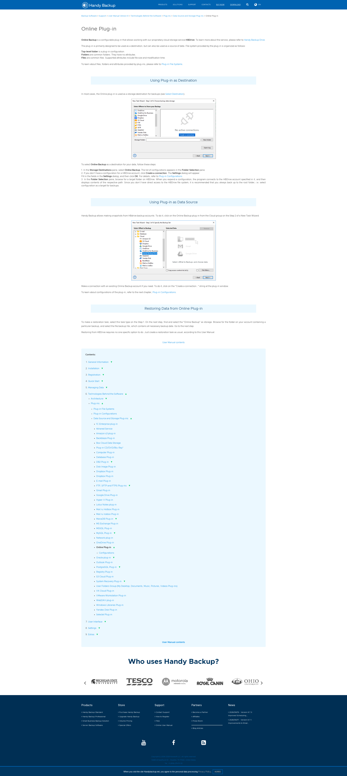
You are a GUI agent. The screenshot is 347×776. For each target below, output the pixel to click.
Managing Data (96, 388)
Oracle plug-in (103, 558)
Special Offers (125, 725)
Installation (93, 368)
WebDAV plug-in (105, 600)
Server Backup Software (92, 725)
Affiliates (196, 717)
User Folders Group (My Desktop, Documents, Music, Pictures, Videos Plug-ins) (136, 586)
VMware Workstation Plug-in (111, 596)
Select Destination (174, 94)
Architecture (97, 399)
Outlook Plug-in (104, 562)
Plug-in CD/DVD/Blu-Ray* (109, 448)
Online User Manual (163, 725)
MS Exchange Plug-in (107, 524)
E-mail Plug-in (103, 481)
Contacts (206, 4)
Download (235, 4)
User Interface (95, 622)
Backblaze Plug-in (105, 438)
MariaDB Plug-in (104, 519)
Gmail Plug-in (103, 490)
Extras (91, 634)
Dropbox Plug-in (104, 471)
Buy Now (220, 4)
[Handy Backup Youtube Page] (143, 743)
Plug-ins (95, 403)
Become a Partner (200, 712)
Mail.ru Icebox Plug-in (107, 514)
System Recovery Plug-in (109, 581)
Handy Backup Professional (93, 717)
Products (162, 4)
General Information (98, 362)
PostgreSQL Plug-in (106, 567)
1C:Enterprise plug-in (107, 424)
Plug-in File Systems (172, 64)
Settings (92, 628)
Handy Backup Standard (92, 712)
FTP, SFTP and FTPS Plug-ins (111, 486)
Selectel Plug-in (104, 615)
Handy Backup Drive (254, 40)
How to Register (162, 717)
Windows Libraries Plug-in (109, 605)
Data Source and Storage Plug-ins (111, 418)
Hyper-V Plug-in (104, 500)
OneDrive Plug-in (105, 543)
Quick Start (93, 381)
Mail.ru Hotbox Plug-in (107, 509)
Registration (94, 375)
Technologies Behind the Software (105, 394)
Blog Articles (197, 728)
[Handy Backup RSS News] (203, 743)
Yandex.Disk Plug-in (106, 610)
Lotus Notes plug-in (106, 505)
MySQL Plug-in (104, 533)
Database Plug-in (105, 457)
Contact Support (162, 712)
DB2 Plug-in (102, 462)
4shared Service (104, 429)
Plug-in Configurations (170, 176)
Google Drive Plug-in (107, 495)
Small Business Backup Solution (95, 721)
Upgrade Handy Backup (129, 717)
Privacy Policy (204, 771)
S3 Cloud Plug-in (105, 577)
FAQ (157, 721)
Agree (218, 772)
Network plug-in (104, 538)
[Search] (247, 4)
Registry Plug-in (104, 572)
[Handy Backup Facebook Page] (173, 743)
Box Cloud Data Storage (108, 443)
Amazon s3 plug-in (106, 433)
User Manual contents (173, 342)
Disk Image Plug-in (106, 467)
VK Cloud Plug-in (105, 591)
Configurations (106, 553)
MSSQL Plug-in (104, 528)
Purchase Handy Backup (129, 712)
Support (192, 4)
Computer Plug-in (105, 452)
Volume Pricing (125, 721)
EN (259, 4)
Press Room (197, 721)
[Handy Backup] (100, 5)
